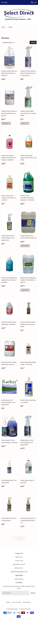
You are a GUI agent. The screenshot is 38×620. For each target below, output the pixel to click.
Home (3, 27)
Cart (35, 2)
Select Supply (14, 609)
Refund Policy (19, 579)
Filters (33, 42)
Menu (5, 2)
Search (8, 602)
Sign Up (33, 593)
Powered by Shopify (25, 609)
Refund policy (26, 602)
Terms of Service (16, 602)
